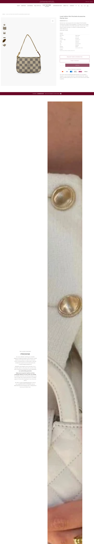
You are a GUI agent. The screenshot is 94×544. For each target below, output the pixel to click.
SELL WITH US (37, 5)
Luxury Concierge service (25, 382)
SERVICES (23, 5)
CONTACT (72, 5)
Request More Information (74, 56)
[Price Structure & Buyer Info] (66, 20)
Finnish (91, 1)
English (87, 1)
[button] (78, 5)
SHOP (18, 5)
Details (61, 33)
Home (3, 14)
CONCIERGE (30, 5)
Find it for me (75, 60)
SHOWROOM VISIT (57, 5)
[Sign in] (82, 5)
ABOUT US (65, 5)
